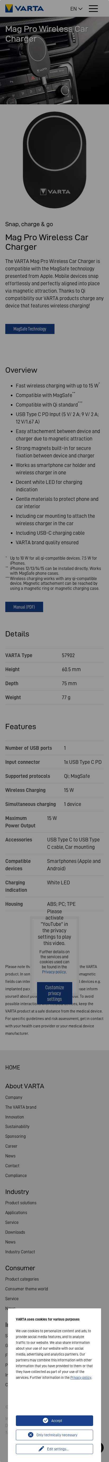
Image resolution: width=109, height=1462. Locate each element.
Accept (56, 1421)
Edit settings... (58, 1449)
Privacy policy (80, 1377)
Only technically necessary (57, 1435)
